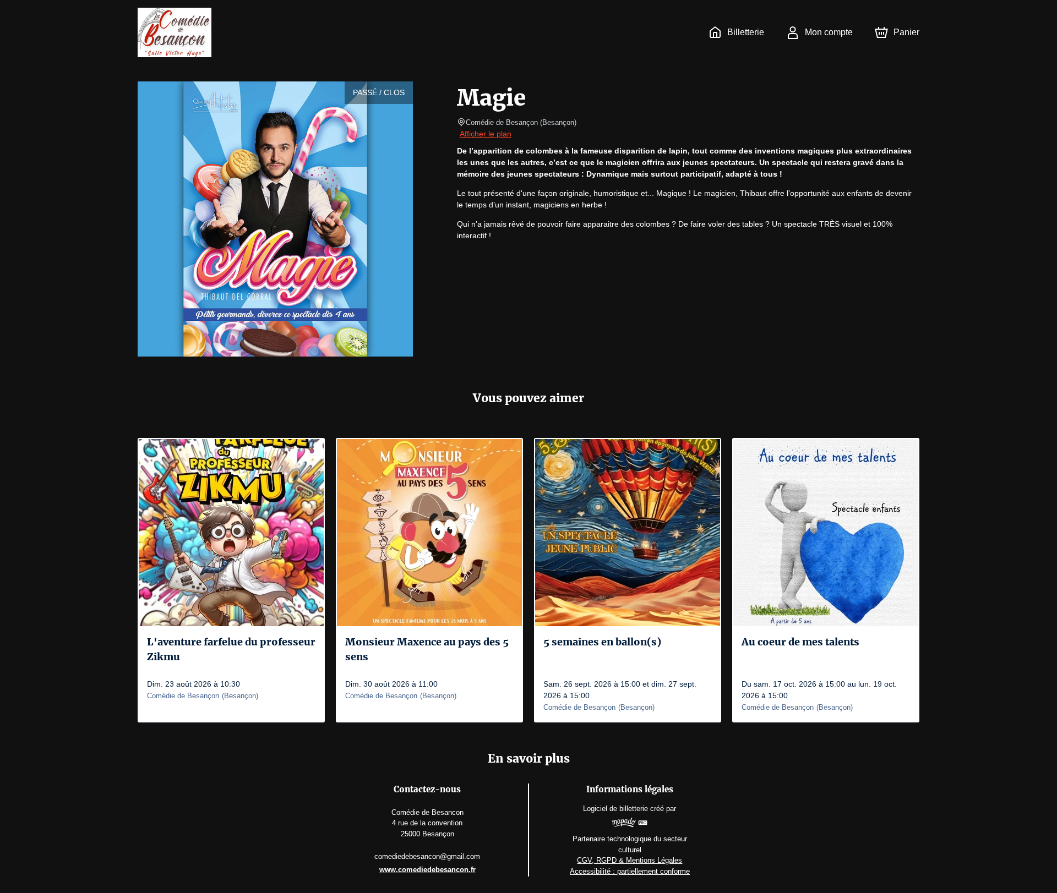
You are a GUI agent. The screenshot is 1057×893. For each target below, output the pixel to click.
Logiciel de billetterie (615, 808)
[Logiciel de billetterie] (630, 824)
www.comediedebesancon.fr (427, 869)
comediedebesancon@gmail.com (427, 856)
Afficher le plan (485, 133)
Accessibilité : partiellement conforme (630, 871)
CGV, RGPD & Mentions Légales (629, 860)
